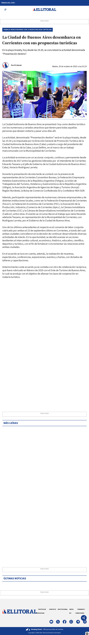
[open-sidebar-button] (5, 9)
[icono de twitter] (58, 622)
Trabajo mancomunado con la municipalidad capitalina (27, 30)
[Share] (84, 618)
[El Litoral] (44, 9)
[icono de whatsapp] (71, 622)
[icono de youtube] (51, 622)
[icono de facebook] (64, 622)
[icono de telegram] (78, 622)
